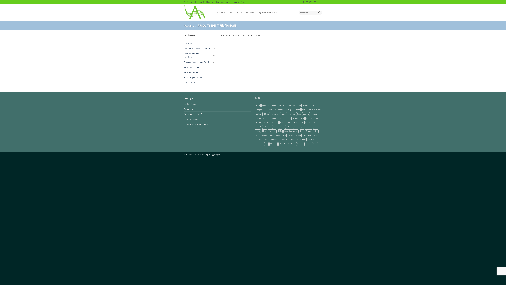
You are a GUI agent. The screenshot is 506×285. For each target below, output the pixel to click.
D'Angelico (259, 110)
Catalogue (221, 13)
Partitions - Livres (191, 67)
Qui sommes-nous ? (268, 13)
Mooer (318, 127)
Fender (283, 114)
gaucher (306, 114)
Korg (282, 122)
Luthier (307, 122)
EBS (303, 110)
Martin (275, 127)
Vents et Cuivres (191, 72)
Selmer (298, 135)
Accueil (189, 25)
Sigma (316, 135)
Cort (312, 105)
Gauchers (188, 43)
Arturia (274, 105)
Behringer (282, 105)
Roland (277, 135)
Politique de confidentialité (196, 124)
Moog (258, 131)
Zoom (315, 144)
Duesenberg (278, 110)
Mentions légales (191, 119)
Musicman (272, 131)
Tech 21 (311, 140)
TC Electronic (301, 140)
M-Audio (259, 127)
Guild (289, 118)
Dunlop (288, 110)
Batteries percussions (193, 77)
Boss (299, 105)
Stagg (265, 140)
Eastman (297, 110)
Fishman (292, 114)
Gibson (258, 118)
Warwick (282, 144)
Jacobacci (274, 122)
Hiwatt (316, 118)
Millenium (309, 127)
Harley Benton (298, 118)
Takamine (283, 140)
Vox (266, 144)
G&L (299, 114)
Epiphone (275, 114)
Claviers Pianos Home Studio (197, 62)
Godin (265, 118)
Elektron (259, 114)
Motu (264, 131)
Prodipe (264, 135)
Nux (301, 131)
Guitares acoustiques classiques (193, 55)
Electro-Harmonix (314, 110)
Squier (258, 140)
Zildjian (307, 144)
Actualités (251, 13)
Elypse (266, 114)
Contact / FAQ (236, 13)
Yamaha (300, 144)
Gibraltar (314, 114)
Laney (288, 122)
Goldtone (273, 118)
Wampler (273, 144)
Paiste (316, 131)
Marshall (267, 127)
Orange (308, 131)
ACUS (258, 105)
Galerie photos (190, 82)
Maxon (282, 127)
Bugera (305, 105)
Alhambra (265, 105)
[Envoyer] (319, 13)
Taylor (292, 140)
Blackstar (292, 105)
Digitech (269, 110)
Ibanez (266, 122)
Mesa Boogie (298, 127)
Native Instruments (291, 131)
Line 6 (295, 122)
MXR (280, 131)
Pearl (257, 135)
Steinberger (273, 140)
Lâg (314, 122)
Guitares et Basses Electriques (197, 48)
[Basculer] (213, 48)
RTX (284, 135)
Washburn (291, 144)
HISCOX (309, 118)
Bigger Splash (216, 154)
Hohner (258, 122)
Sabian (290, 135)
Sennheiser (307, 135)
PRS (271, 135)
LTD (301, 122)
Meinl (289, 127)
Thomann (259, 144)
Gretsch (281, 118)
